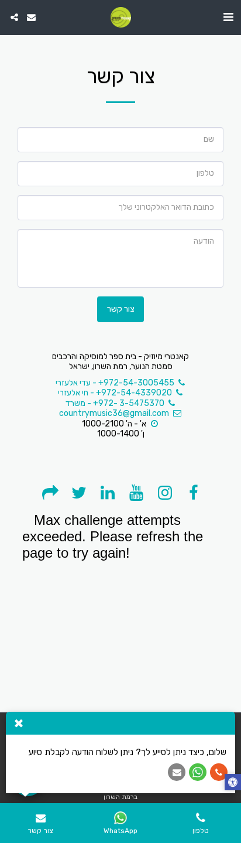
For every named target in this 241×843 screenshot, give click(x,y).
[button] (228, 17)
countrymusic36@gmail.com (114, 413)
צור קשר (121, 309)
